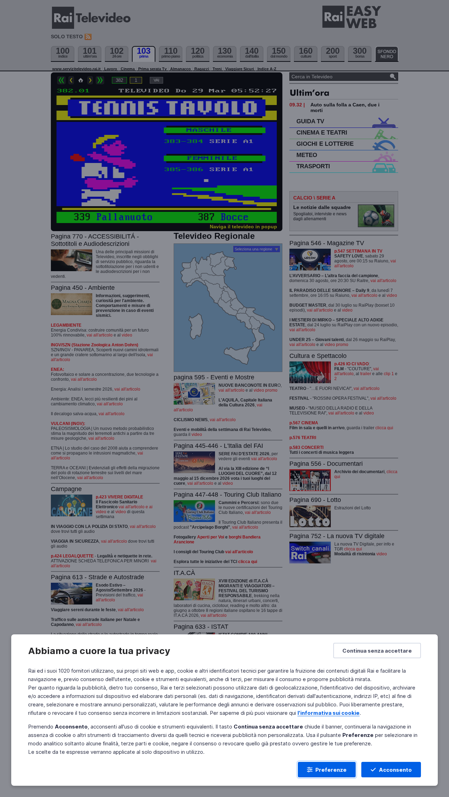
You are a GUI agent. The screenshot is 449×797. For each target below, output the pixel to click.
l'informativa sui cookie (328, 713)
